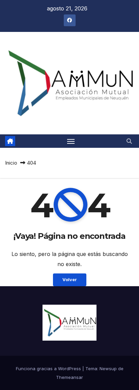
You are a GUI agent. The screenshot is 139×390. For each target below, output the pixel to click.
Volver (69, 279)
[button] (129, 141)
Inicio (11, 163)
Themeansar (69, 377)
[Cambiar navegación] (70, 141)
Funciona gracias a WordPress (49, 368)
